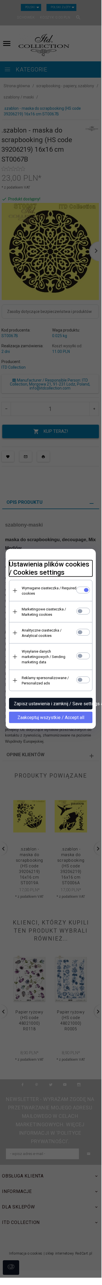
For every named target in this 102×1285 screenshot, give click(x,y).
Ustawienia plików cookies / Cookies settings (49, 568)
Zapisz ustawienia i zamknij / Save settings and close (53, 703)
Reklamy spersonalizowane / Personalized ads (45, 680)
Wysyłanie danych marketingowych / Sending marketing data (43, 656)
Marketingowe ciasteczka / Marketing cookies (44, 612)
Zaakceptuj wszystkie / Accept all (50, 717)
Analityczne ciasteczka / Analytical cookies (41, 633)
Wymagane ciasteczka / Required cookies (49, 591)
